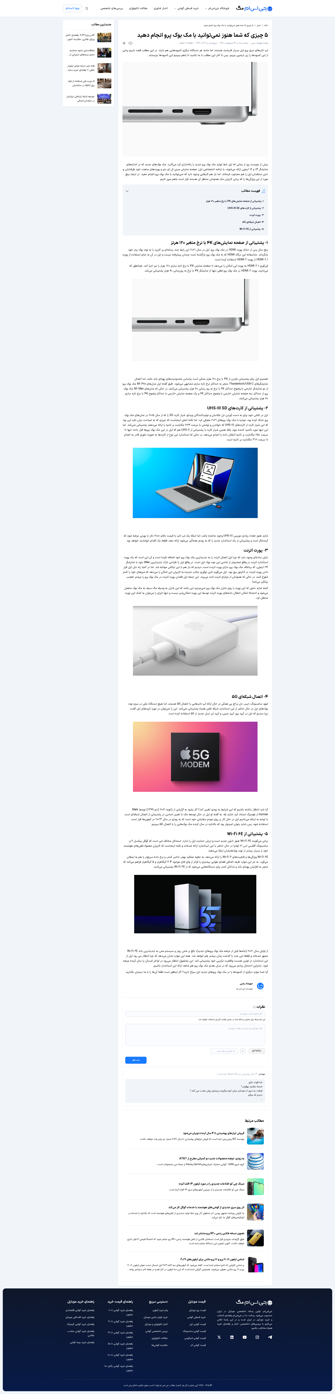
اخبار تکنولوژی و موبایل (156, 1324)
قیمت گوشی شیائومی (195, 1338)
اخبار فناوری (161, 8)
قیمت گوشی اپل (197, 1324)
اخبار (259, 25)
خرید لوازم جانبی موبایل (156, 1317)
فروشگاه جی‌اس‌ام (219, 8)
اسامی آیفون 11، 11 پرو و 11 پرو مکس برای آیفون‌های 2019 (212, 1259)
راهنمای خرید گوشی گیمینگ (80, 1324)
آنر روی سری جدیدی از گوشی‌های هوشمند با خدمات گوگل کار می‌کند (206, 1207)
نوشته (259, 43)
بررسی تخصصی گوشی (156, 1331)
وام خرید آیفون (160, 1310)
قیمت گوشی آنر (198, 1345)
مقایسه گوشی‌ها (160, 1345)
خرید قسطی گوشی (188, 8)
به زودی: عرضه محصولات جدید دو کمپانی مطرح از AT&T (211, 1159)
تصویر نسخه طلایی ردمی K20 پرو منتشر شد (219, 1233)
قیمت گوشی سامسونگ (194, 1331)
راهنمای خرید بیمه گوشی (82, 1342)
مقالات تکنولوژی (138, 8)
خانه (266, 25)
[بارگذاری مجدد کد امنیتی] (243, 1051)
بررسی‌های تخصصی (111, 8)
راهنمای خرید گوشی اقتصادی (80, 1310)
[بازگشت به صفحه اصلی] (254, 8)
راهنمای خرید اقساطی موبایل (79, 1317)
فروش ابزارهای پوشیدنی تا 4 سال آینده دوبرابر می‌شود (213, 1133)
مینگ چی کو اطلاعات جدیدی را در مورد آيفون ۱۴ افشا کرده (211, 1184)
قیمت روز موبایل (197, 1310)
